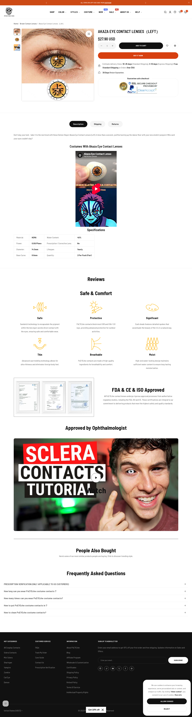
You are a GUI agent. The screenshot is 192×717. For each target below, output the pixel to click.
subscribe (178, 660)
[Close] (103, 710)
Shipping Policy (73, 672)
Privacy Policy (72, 677)
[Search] (165, 12)
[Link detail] (100, 668)
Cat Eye (7, 677)
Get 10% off (94, 710)
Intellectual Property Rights (77, 692)
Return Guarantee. (113, 72)
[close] (189, 3)
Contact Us (39, 662)
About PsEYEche (73, 647)
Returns (115, 124)
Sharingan (8, 662)
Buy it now (138, 55)
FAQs (37, 647)
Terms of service (73, 687)
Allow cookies (167, 701)
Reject (167, 709)
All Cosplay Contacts (12, 647)
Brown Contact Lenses (28, 23)
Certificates (71, 667)
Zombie (7, 672)
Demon (6, 682)
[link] (62, 12)
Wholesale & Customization (78, 662)
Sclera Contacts (10, 652)
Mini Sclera (8, 657)
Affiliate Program (73, 657)
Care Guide (39, 657)
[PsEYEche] (9, 12)
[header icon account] (170, 12)
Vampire (7, 667)
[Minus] (101, 46)
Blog (68, 652)
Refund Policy (72, 682)
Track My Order (41, 652)
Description (78, 124)
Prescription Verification (45, 667)
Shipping (97, 124)
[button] (46, 2)
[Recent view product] (175, 12)
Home (16, 23)
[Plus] (112, 46)
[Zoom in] (89, 34)
